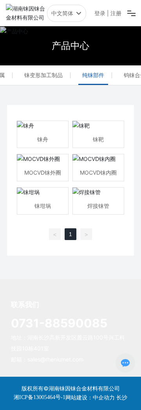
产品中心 (70, 45)
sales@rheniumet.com (55, 359)
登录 (100, 13)
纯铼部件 (93, 75)
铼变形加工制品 (43, 75)
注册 (115, 13)
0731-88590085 (59, 323)
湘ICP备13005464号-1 (39, 397)
